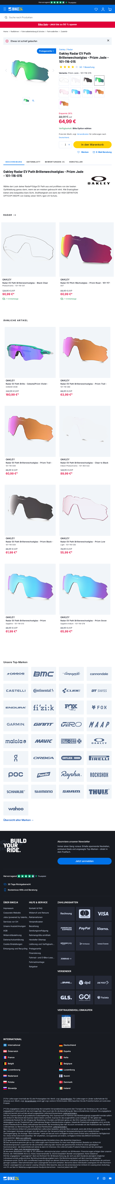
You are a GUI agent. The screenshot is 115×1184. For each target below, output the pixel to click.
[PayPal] (84, 929)
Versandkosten (36, 921)
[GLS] (66, 997)
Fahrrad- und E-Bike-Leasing (42, 957)
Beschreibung (14, 162)
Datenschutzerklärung (13, 939)
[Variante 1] (64, 80)
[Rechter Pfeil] (53, 352)
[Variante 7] (87, 92)
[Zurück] (6, 70)
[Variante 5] (64, 92)
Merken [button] (85, 152)
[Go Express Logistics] (84, 997)
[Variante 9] (64, 104)
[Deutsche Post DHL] (66, 983)
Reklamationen (35, 917)
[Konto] (103, 9)
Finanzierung (35, 953)
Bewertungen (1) (55, 162)
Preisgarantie (35, 948)
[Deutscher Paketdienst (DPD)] (84, 983)
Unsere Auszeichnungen (14, 926)
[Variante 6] (76, 92)
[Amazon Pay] (66, 944)
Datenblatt (34, 162)
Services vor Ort (10, 921)
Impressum (8, 908)
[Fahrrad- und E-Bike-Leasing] (66, 959)
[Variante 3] (87, 80)
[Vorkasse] (84, 944)
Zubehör (64, 31)
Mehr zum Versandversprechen (26, 1149)
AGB (5, 930)
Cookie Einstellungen (12, 944)
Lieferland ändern (70, 1113)
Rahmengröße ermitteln (39, 935)
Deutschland (64, 137)
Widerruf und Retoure (39, 912)
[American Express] (66, 929)
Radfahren (15, 31)
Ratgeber (33, 966)
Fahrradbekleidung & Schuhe (32, 31)
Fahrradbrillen (52, 31)
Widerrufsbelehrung (12, 935)
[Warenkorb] (110, 9)
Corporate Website (12, 912)
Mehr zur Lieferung (23, 1138)
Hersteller (76, 162)
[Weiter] (53, 70)
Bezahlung (34, 926)
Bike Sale (43, 24)
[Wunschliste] (96, 9)
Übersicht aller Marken (17, 820)
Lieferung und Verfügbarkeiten (42, 944)
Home (5, 31)
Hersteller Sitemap (37, 939)
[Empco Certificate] (66, 1021)
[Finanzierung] (103, 944)
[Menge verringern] (61, 144)
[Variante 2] (76, 80)
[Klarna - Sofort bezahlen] (103, 929)
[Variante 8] (99, 92)
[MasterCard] (84, 914)
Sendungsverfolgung (38, 930)
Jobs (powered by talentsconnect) (16, 917)
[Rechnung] (66, 914)
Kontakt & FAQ (35, 908)
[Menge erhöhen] (69, 144)
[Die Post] (103, 983)
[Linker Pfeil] (7, 352)
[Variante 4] (99, 80)
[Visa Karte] (103, 914)
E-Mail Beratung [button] (104, 152)
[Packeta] (103, 997)
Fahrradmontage (36, 962)
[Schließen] (108, 40)
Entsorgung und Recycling (15, 948)
